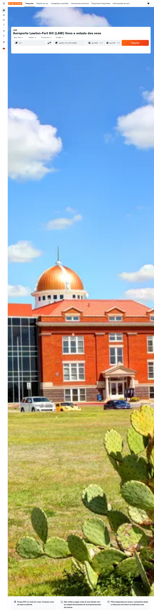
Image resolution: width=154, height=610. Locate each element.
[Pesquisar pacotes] (4, 24)
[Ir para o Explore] (4, 31)
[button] (3, 3)
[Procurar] (4, 15)
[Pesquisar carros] (4, 20)
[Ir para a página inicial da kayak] (15, 3)
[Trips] (4, 42)
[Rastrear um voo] (4, 35)
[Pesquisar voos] (4, 10)
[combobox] (18, 37)
